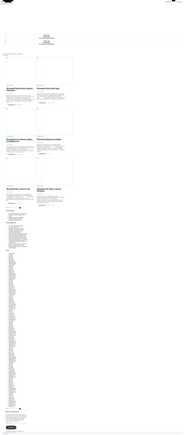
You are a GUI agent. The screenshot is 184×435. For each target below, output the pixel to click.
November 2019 (12, 342)
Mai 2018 (11, 366)
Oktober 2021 (12, 318)
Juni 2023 (11, 297)
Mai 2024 (11, 283)
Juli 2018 (11, 363)
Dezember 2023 (12, 289)
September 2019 (12, 345)
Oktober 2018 (12, 359)
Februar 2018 (12, 370)
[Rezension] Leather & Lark (19, 237)
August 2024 (12, 279)
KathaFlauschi (11, 104)
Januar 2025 (11, 272)
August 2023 (12, 294)
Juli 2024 (11, 280)
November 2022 (12, 305)
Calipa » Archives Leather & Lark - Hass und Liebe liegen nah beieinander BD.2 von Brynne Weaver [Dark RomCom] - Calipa (18, 235)
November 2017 (12, 373)
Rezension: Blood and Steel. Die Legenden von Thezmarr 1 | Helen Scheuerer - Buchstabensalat (16, 229)
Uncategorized (9, 85)
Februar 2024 (12, 287)
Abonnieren (11, 427)
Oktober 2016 (12, 390)
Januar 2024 (11, 288)
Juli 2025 (11, 266)
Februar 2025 (12, 271)
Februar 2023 (12, 301)
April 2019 (11, 351)
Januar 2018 (11, 371)
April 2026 (11, 258)
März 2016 (11, 397)
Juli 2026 (11, 254)
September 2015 (12, 405)
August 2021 (12, 320)
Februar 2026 (12, 261)
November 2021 (12, 316)
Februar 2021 (12, 328)
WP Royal (13, 432)
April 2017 (11, 383)
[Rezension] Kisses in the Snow (48, 88)
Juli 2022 (11, 310)
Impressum (46, 36)
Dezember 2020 (12, 331)
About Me (47, 35)
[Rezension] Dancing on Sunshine (49, 139)
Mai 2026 (11, 257)
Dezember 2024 (12, 274)
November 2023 (12, 290)
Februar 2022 (12, 314)
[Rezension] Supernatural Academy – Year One (16, 226)
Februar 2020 (12, 338)
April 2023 (11, 300)
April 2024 (11, 284)
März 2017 (11, 384)
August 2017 (12, 377)
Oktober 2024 (12, 276)
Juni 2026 (11, 255)
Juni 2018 (11, 364)
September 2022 (12, 307)
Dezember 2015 (12, 401)
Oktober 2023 (12, 292)
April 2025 (11, 268)
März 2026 (11, 259)
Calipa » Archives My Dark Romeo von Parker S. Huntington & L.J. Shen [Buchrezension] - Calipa (18, 245)
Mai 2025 (11, 267)
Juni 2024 (11, 281)
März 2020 (11, 337)
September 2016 (12, 392)
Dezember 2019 (12, 341)
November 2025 (12, 262)
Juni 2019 (11, 349)
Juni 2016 (11, 393)
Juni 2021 (11, 323)
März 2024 (11, 285)
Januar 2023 (11, 302)
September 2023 (12, 293)
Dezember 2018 (12, 357)
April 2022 (11, 313)
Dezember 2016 (12, 388)
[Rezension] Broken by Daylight (16, 217)
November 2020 (12, 332)
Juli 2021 (11, 322)
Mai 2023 (11, 298)
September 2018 (12, 360)
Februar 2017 (12, 385)
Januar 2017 (11, 386)
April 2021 (11, 325)
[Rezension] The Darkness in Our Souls (18, 213)
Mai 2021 (11, 324)
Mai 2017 (11, 381)
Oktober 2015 (12, 403)
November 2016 (12, 389)
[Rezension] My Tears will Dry (16, 218)
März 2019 (11, 353)
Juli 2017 (11, 379)
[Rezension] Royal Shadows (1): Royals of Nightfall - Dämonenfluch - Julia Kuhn (18, 239)
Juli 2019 (11, 348)
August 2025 (12, 265)
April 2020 (11, 336)
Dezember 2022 (12, 303)
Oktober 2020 (12, 333)
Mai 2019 (11, 350)
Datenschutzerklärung (46, 38)
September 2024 (12, 278)
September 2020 (12, 335)
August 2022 (12, 309)
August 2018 (12, 362)
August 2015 (12, 406)
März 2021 (11, 327)
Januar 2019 (11, 355)
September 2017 (12, 376)
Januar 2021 (11, 329)
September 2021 (12, 319)
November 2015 (12, 402)
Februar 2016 (12, 398)
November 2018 (12, 358)
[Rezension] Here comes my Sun (18, 189)
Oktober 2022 (12, 306)
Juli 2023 (11, 296)
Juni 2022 (11, 311)
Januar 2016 (11, 399)
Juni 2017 (11, 380)
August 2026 (12, 253)
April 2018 (11, 367)
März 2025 (11, 270)
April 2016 (11, 395)
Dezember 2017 (12, 372)
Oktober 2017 (12, 375)
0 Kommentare (9, 93)
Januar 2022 (11, 315)
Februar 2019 (12, 354)
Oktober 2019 (12, 344)
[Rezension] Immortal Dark (15, 220)
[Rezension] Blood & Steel (15, 232)
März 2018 (11, 368)
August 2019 (12, 346)
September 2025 (12, 263)
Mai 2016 (11, 394)
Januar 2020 (11, 340)
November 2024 (12, 275)
